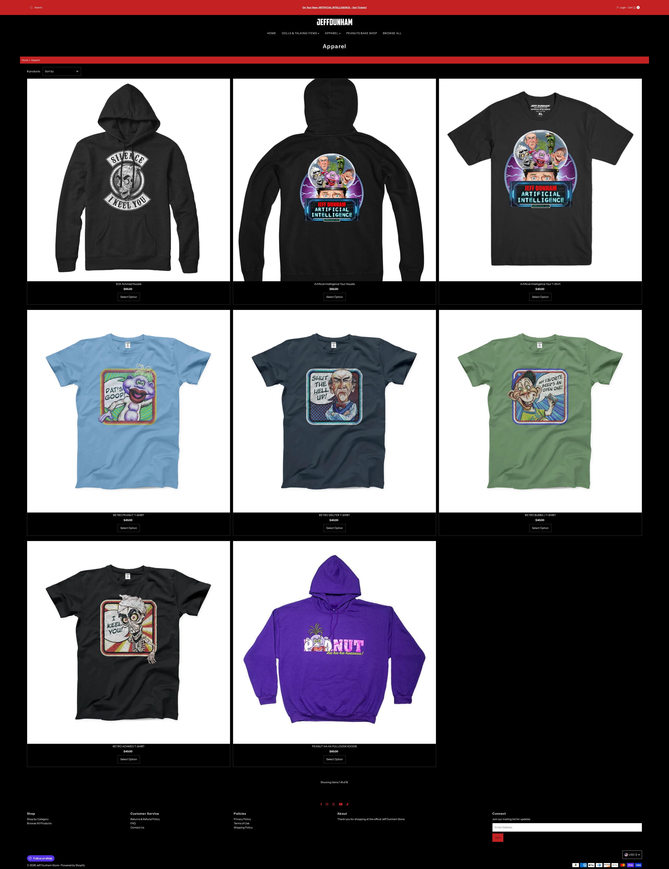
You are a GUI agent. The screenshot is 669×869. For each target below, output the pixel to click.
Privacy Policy (242, 819)
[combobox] (129, 7)
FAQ (133, 823)
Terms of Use (241, 823)
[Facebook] (321, 804)
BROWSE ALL (392, 33)
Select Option (128, 296)
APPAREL (332, 33)
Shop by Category (38, 819)
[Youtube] (341, 804)
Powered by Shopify (73, 865)
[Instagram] (327, 804)
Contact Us (137, 827)
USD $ (633, 854)
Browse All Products (39, 823)
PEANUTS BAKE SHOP (361, 33)
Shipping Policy (243, 827)
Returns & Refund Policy (145, 819)
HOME (271, 33)
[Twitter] (333, 804)
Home (25, 60)
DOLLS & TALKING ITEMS (300, 33)
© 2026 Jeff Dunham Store (43, 865)
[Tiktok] (347, 804)
